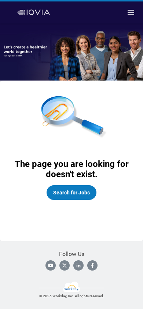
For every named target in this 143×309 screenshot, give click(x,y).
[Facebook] (92, 265)
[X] (64, 265)
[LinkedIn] (78, 265)
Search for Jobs (71, 193)
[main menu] (131, 12)
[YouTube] (50, 265)
